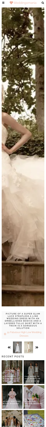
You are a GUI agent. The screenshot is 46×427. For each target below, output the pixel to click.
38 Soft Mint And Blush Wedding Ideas (12, 403)
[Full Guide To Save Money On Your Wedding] (34, 372)
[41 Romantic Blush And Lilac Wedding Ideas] (12, 372)
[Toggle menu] (3, 3)
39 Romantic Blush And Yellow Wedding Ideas (33, 402)
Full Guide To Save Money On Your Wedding (32, 379)
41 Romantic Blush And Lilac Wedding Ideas (11, 379)
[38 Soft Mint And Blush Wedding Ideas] (12, 397)
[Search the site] (43, 3)
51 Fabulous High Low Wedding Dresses (24, 334)
